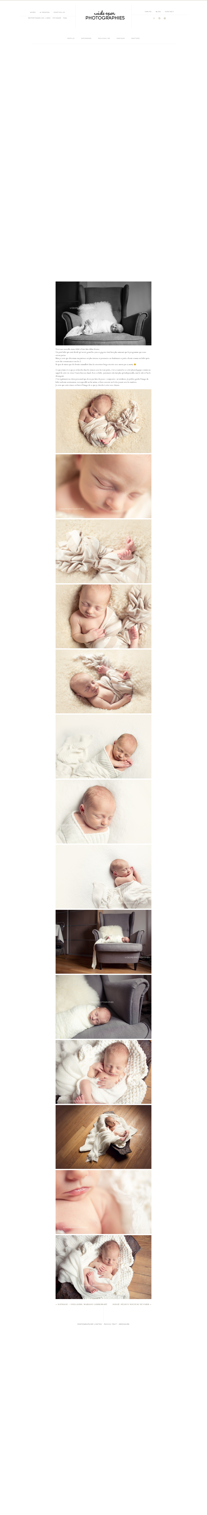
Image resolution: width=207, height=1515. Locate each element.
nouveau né (104, 38)
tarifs (148, 11)
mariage (121, 38)
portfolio (59, 12)
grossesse (86, 38)
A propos (45, 12)
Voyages (57, 18)
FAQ (65, 18)
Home (33, 12)
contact (169, 11)
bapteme (136, 38)
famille (71, 38)
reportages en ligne (39, 18)
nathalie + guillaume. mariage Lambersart (82, 1304)
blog (158, 11)
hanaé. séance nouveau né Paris (131, 1304)
